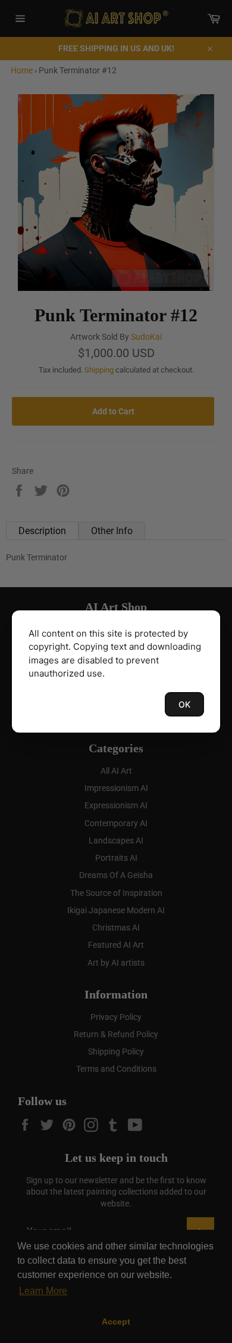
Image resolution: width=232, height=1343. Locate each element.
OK (184, 704)
